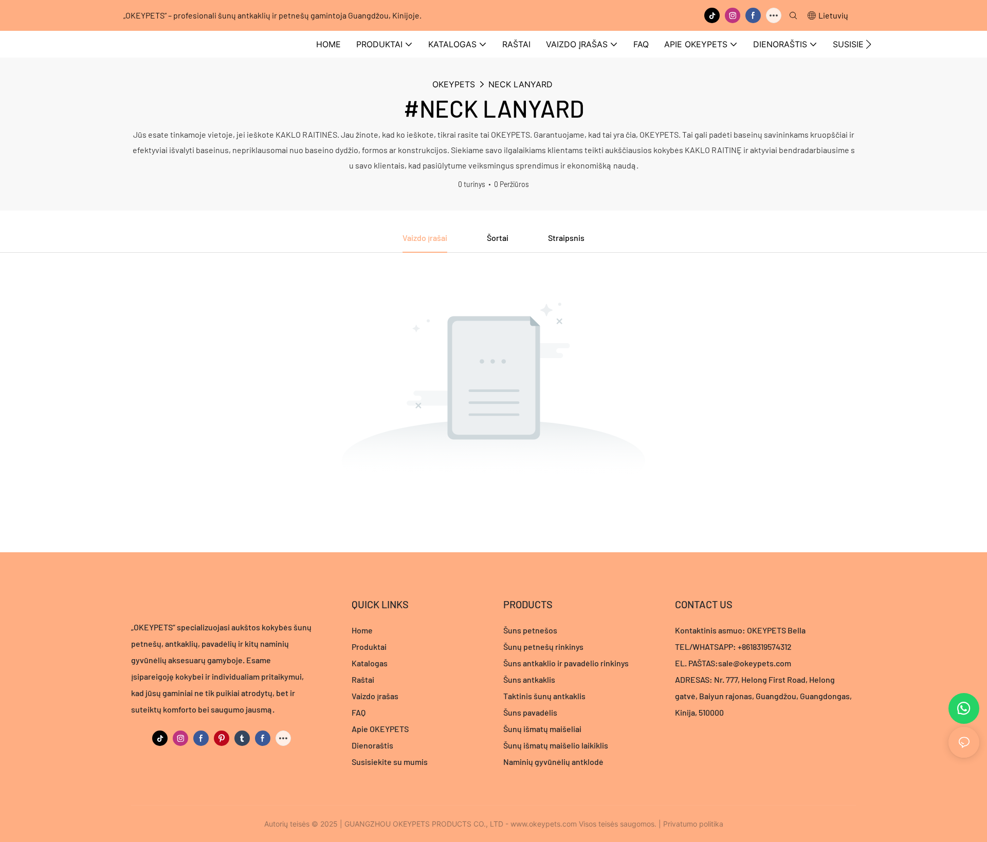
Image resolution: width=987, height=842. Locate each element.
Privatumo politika (693, 823)
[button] (868, 44)
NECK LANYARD (520, 84)
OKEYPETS (453, 84)
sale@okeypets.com (754, 663)
